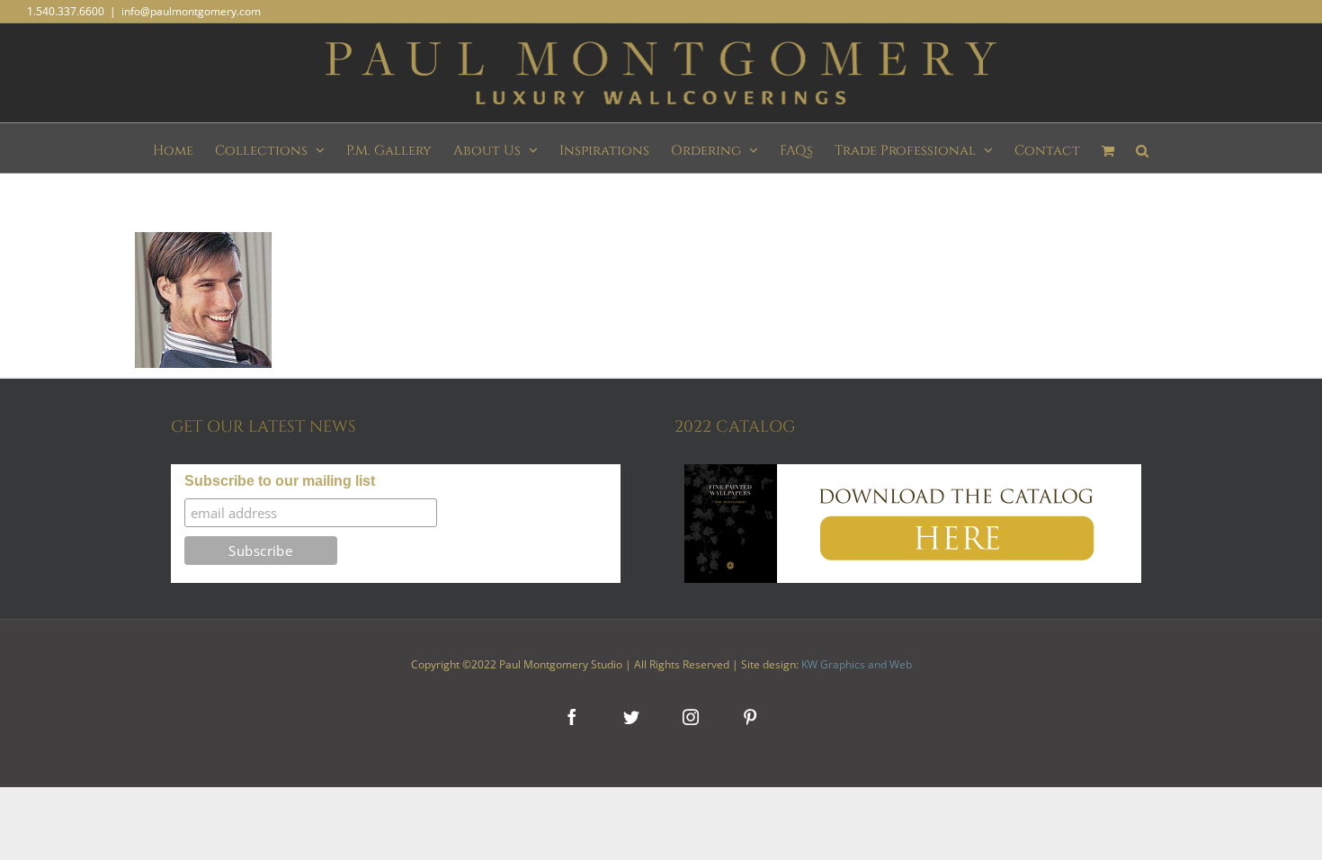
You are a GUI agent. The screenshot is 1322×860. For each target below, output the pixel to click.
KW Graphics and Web (856, 664)
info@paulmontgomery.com (191, 11)
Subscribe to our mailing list (279, 480)
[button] (1142, 148)
